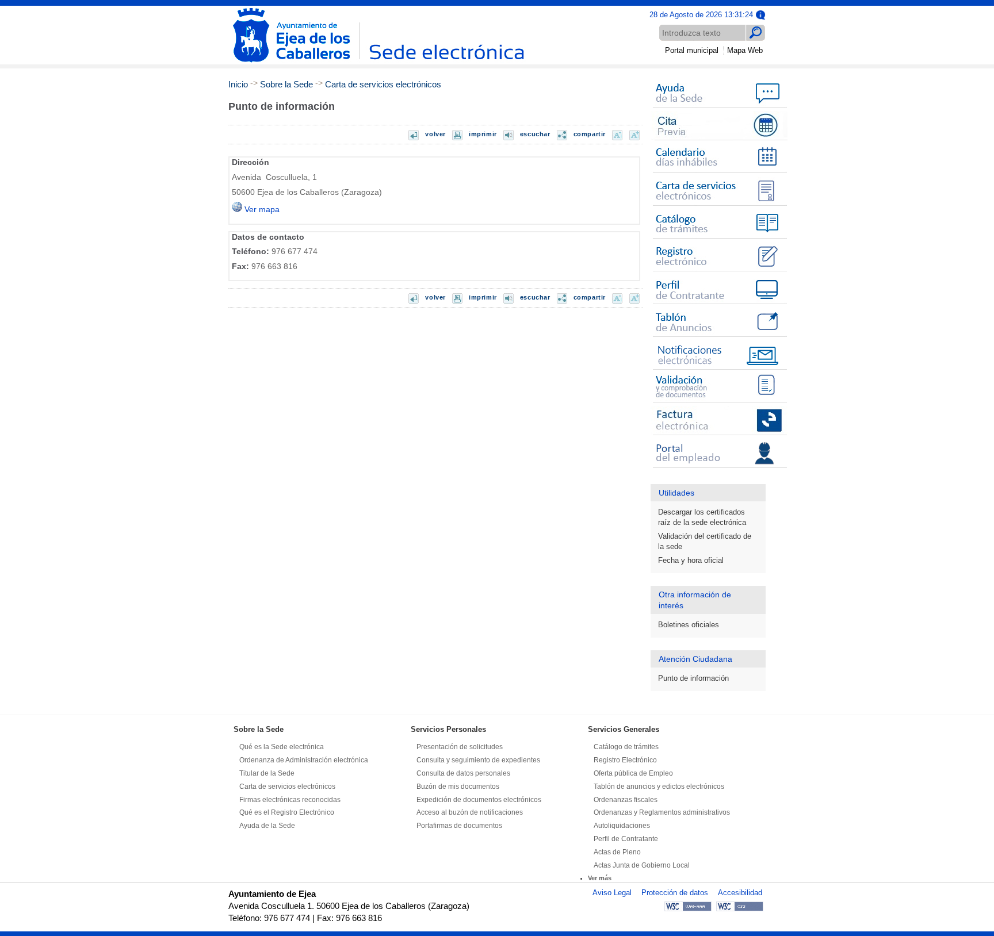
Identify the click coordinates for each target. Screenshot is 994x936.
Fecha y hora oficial (691, 560)
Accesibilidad (740, 892)
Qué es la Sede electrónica (281, 747)
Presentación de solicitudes (459, 747)
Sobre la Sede (286, 84)
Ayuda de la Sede (267, 826)
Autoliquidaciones (622, 826)
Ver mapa (261, 209)
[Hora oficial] (760, 14)
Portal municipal (691, 50)
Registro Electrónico (625, 760)
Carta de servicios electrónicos (383, 84)
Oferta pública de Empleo (633, 773)
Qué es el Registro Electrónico (286, 812)
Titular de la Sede (267, 773)
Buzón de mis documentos (457, 786)
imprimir (483, 134)
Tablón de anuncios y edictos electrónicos (659, 786)
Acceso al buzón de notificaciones (469, 812)
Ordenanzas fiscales (625, 800)
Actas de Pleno (617, 852)
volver (435, 134)
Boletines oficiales (688, 624)
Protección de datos (674, 892)
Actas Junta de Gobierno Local (642, 865)
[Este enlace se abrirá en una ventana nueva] (719, 140)
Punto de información (693, 678)
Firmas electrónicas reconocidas (290, 800)
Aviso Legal (612, 892)
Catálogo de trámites (626, 747)
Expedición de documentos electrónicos (478, 800)
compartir (590, 134)
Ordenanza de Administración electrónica (303, 760)
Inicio (238, 84)
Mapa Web (745, 50)
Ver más (599, 877)
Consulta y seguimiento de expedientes (478, 760)
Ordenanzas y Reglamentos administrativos (662, 812)
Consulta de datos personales (463, 773)
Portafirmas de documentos (459, 826)
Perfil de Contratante (626, 839)
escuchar (535, 134)
